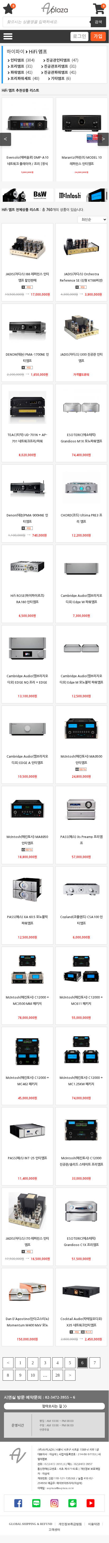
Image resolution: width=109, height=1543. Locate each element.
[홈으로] (18, 1455)
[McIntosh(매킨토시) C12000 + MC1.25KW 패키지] (81, 1050)
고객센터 (54, 1529)
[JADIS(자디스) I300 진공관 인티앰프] (81, 327)
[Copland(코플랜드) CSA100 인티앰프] (81, 890)
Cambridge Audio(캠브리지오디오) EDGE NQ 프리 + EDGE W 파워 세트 (27, 682)
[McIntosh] (81, 195)
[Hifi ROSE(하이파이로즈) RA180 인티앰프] (27, 568)
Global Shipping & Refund (30, 1524)
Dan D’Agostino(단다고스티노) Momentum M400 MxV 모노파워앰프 (27, 1325)
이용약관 (94, 1524)
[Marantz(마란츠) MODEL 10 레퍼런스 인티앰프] (81, 123)
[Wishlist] (9, 11)
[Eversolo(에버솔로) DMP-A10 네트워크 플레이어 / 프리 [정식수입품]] (27, 123)
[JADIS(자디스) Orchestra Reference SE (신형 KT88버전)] (81, 247)
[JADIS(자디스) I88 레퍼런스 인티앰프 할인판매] (27, 247)
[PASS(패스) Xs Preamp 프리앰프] (81, 809)
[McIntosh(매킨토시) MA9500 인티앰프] (81, 729)
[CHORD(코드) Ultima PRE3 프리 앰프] (81, 488)
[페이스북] (18, 1503)
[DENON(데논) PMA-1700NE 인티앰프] (27, 327)
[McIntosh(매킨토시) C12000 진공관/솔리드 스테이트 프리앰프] (81, 1131)
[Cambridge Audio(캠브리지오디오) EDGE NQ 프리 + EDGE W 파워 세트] (27, 648)
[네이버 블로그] (36, 1503)
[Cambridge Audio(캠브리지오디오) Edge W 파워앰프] (81, 568)
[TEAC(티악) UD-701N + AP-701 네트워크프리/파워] (27, 407)
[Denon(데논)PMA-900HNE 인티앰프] (27, 488)
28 (57, 1375)
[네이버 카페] (72, 1503)
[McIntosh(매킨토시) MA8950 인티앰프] (27, 809)
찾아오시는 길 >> (54, 1406)
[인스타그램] (54, 1503)
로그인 (79, 36)
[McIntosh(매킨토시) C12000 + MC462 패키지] (27, 1050)
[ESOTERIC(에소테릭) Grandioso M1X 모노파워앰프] (81, 407)
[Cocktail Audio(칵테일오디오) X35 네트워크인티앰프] (81, 1292)
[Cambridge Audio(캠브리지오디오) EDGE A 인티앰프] (27, 729)
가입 (98, 36)
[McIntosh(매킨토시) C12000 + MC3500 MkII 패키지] (27, 970)
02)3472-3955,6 (55, 1464)
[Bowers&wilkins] (27, 195)
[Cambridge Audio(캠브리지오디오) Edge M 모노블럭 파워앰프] (81, 648)
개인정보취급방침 (70, 1524)
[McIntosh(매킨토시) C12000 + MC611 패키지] (81, 970)
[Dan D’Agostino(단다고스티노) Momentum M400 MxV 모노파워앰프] (27, 1292)
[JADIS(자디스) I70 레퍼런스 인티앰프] (27, 1211)
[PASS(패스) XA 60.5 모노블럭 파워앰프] (27, 890)
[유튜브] (90, 1503)
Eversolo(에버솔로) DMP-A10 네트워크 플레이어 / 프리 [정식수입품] (27, 163)
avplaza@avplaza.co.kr (60, 1488)
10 (33, 1375)
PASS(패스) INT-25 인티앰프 (27, 1158)
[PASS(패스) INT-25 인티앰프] (27, 1131)
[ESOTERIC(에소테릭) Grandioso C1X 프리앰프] (81, 1211)
